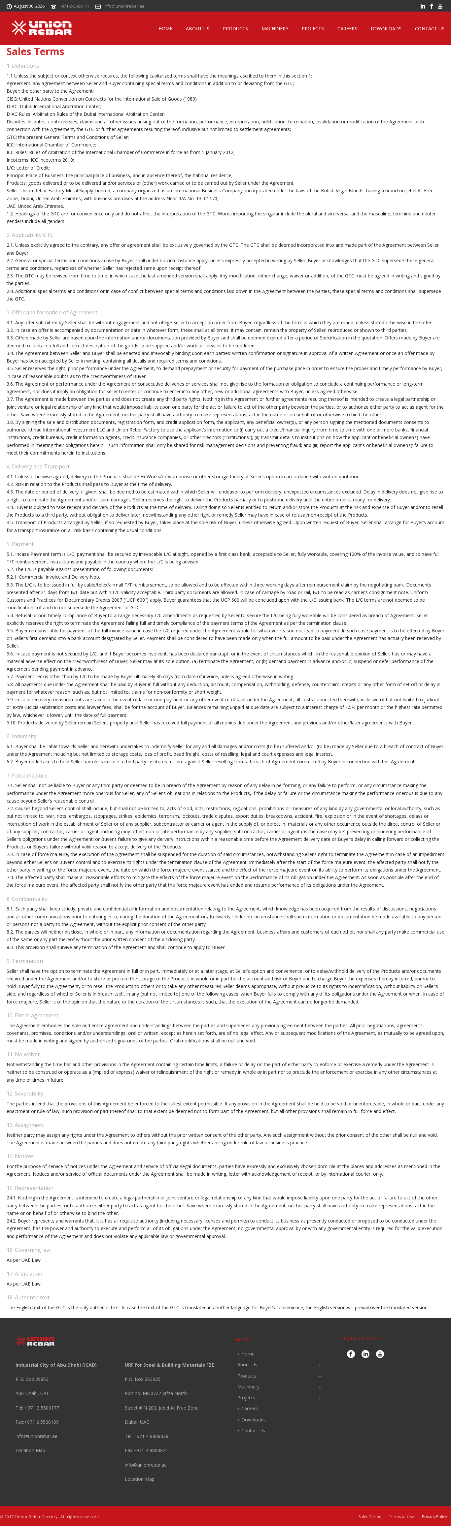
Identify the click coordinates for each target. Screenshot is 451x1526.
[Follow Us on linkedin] (365, 1354)
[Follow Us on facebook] (351, 1354)
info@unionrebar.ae (124, 6)
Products (235, 28)
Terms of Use (401, 1516)
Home (165, 28)
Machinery (274, 28)
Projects (313, 28)
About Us (197, 28)
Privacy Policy (434, 1516)
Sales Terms (370, 1516)
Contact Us (429, 28)
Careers (347, 28)
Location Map (30, 1450)
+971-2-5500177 (74, 6)
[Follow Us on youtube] (380, 1354)
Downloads (386, 28)
